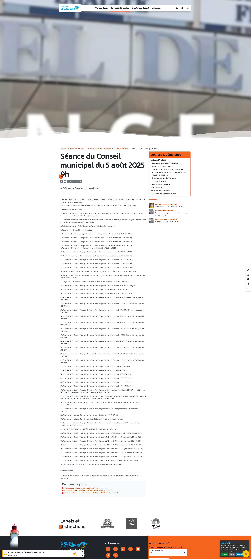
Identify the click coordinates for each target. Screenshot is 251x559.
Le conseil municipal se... (164, 210)
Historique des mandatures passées (164, 178)
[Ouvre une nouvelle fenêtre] (108, 549)
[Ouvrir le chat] (245, 553)
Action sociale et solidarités (160, 190)
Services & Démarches (120, 8)
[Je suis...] (177, 8)
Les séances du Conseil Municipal (116, 149)
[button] (80, 182)
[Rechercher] (188, 8)
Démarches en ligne (158, 187)
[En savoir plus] (82, 555)
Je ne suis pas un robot (157, 552)
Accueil (63, 149)
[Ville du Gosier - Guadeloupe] (74, 544)
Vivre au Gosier (101, 8)
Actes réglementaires (158, 181)
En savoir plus (241, 554)
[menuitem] (101, 8)
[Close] (82, 552)
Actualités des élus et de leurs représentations (168, 169)
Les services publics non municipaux (163, 194)
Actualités (156, 8)
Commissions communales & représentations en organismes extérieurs (169, 174)
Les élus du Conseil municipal (162, 166)
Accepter (224, 554)
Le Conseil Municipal (94, 149)
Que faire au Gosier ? (140, 8)
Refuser (232, 554)
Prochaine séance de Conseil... (166, 204)
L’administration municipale (160, 184)
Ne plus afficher (12, 555)
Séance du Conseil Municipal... (166, 219)
